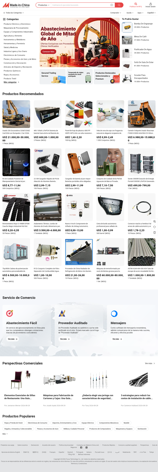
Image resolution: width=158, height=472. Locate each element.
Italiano (89, 452)
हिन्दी (135, 452)
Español (61, 452)
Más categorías (10, 82)
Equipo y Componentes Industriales (18, 31)
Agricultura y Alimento (13, 35)
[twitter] (87, 447)
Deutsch (70, 452)
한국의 (110, 452)
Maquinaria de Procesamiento (16, 28)
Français (52, 452)
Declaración (35, 445)
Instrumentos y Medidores (14, 39)
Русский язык (99, 452)
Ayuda (129, 13)
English (17, 452)
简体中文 (26, 452)
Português (79, 452)
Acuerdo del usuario (49, 445)
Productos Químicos (12, 70)
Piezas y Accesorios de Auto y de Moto (20, 59)
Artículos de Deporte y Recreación (18, 67)
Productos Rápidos (108, 445)
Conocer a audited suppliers (127, 445)
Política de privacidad (66, 445)
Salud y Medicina (11, 47)
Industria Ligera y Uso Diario (15, 51)
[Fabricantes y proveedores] (15, 5)
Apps (139, 13)
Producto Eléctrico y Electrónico (17, 24)
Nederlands (126, 452)
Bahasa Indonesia (84, 454)
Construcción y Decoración (15, 63)
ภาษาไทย (143, 452)
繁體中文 (36, 452)
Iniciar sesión (151, 6)
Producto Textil (10, 78)
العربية (117, 452)
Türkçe (151, 452)
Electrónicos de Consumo (14, 55)
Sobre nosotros (23, 445)
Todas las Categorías (14, 13)
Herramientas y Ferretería (14, 43)
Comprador (114, 13)
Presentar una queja (7, 445)
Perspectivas (144, 445)
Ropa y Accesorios (11, 74)
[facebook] (81, 447)
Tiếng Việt (71, 454)
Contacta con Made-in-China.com (88, 445)
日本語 (44, 452)
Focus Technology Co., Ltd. (75, 459)
